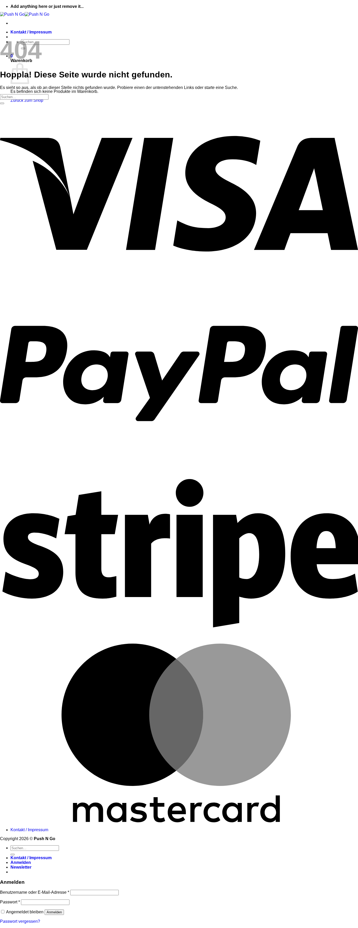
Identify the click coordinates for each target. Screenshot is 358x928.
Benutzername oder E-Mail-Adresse (34, 892)
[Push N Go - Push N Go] (24, 14)
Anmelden (54, 912)
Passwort (10, 902)
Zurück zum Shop (26, 100)
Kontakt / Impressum (31, 32)
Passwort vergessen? (20, 921)
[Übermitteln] (2, 103)
